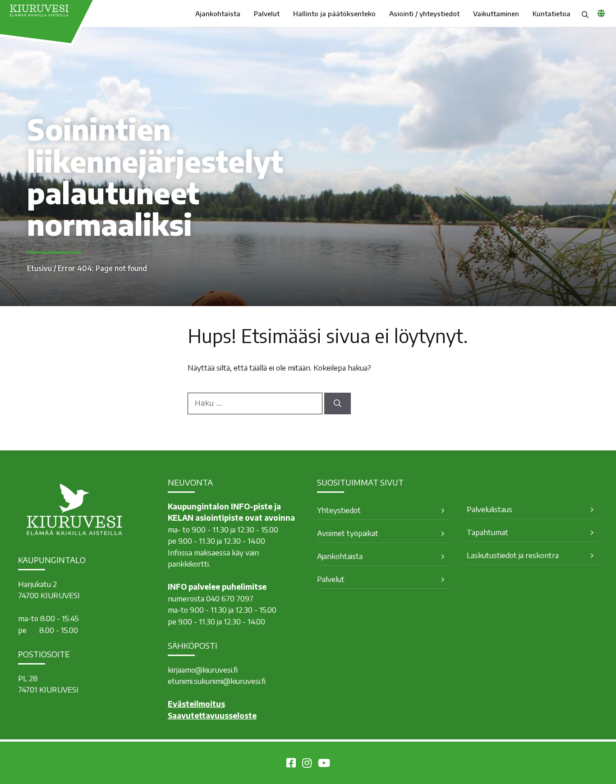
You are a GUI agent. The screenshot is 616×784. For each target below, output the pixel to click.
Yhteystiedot (339, 510)
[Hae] (337, 403)
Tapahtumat (487, 532)
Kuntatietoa (551, 13)
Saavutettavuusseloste (212, 715)
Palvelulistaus (489, 509)
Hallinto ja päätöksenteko (334, 13)
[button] (585, 13)
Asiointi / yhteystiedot (424, 13)
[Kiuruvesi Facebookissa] (291, 764)
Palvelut (267, 13)
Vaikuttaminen (496, 13)
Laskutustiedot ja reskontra (513, 555)
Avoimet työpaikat (347, 533)
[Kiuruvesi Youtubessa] (324, 764)
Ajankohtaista (217, 13)
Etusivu (39, 268)
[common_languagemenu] (601, 13)
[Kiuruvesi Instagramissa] (307, 764)
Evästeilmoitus (196, 704)
